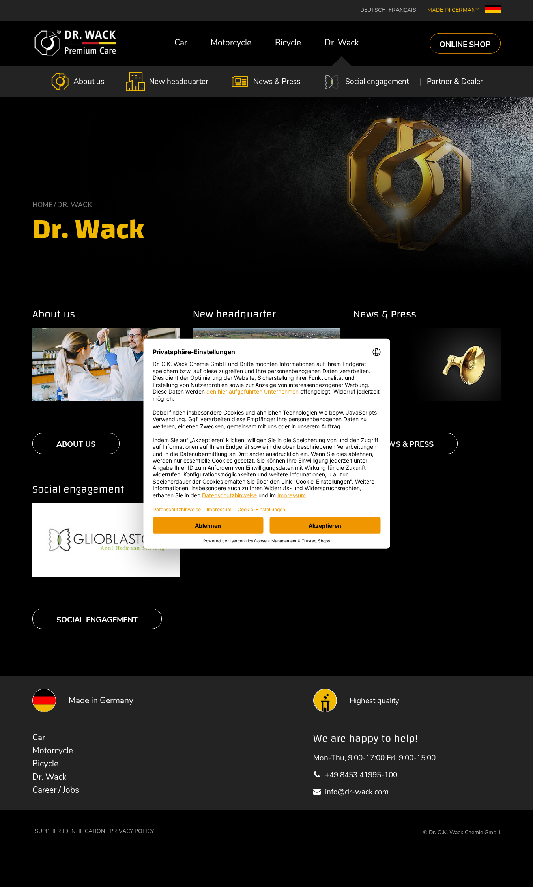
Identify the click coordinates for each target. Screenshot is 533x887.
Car (180, 42)
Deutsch (373, 10)
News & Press (276, 81)
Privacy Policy (132, 831)
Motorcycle (231, 42)
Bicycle (288, 42)
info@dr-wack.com (356, 791)
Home (42, 204)
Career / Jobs (55, 789)
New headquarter (178, 81)
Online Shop (465, 44)
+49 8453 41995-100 (361, 774)
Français (402, 10)
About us (88, 81)
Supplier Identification (70, 831)
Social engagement (377, 81)
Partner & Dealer (455, 81)
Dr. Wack (342, 42)
